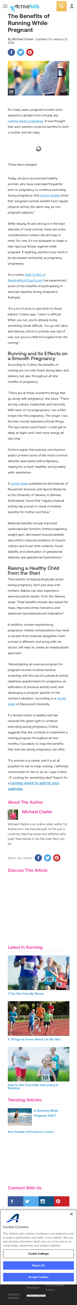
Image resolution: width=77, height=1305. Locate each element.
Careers (50, 1289)
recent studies (49, 195)
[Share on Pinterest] (29, 52)
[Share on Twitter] (20, 52)
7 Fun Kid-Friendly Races (26, 993)
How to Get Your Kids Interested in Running (33, 1086)
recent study (19, 483)
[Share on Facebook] (11, 52)
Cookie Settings (38, 1253)
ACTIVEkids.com (24, 6)
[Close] (71, 1213)
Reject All (38, 1265)
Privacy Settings (55, 1285)
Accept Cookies (39, 1277)
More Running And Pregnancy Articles (31, 1131)
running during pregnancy (26, 121)
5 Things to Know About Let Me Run (34, 1039)
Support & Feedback (13, 1296)
